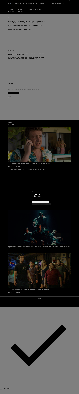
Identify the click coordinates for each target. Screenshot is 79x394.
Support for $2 (40, 201)
